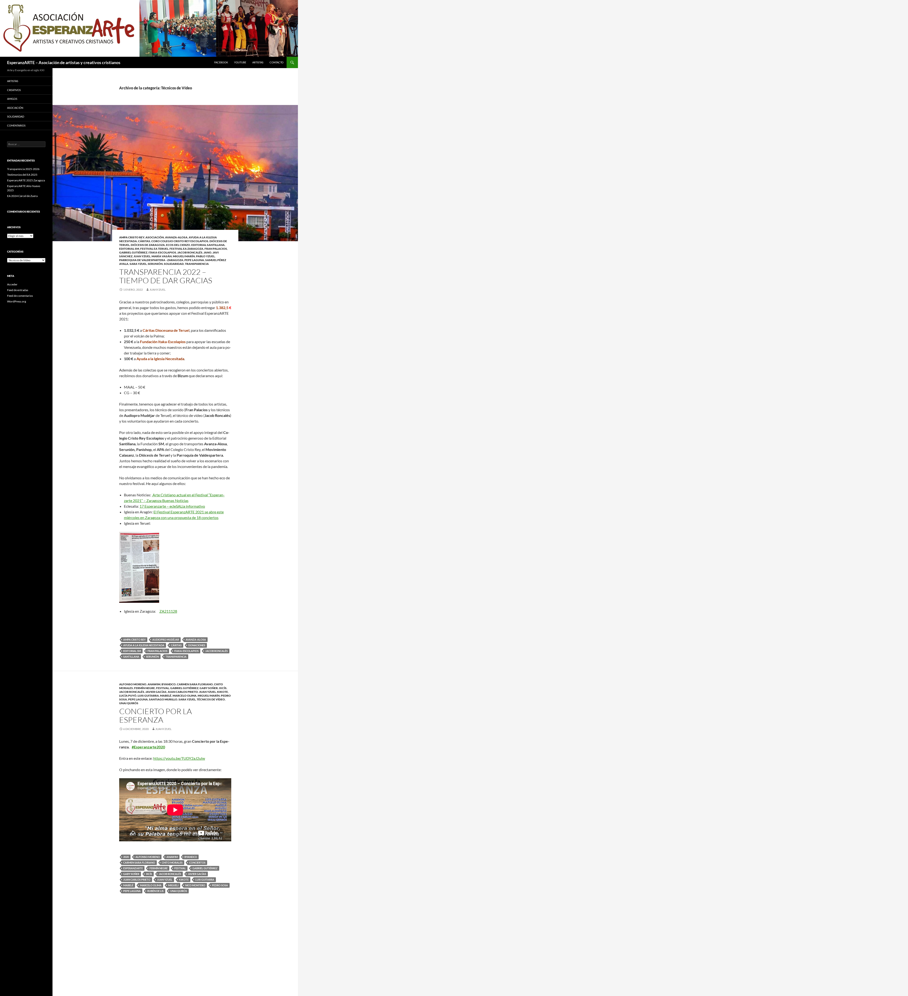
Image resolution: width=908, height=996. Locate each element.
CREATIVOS (14, 90)
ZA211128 (168, 611)
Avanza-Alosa (176, 237)
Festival (180, 868)
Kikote (222, 692)
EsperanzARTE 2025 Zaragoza (26, 180)
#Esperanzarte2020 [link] (148, 747)
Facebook (221, 62)
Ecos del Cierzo (178, 245)
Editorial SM (129, 248)
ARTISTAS (257, 62)
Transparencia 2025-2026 (23, 169)
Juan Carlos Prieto (183, 692)
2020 (126, 856)
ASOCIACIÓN (154, 237)
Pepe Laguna (194, 260)
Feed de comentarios (20, 295)
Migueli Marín (184, 256)
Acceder (12, 284)
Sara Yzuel (138, 264)
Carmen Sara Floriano (195, 684)
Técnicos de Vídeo (211, 699)
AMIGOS (12, 98)
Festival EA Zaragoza (186, 248)
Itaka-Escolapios (162, 252)
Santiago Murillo (163, 699)
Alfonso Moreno (132, 684)
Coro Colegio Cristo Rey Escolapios (179, 241)
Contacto (277, 62)
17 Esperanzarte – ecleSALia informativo (172, 506)
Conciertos (197, 862)
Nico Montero (195, 885)
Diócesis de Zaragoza (148, 245)
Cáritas (144, 241)
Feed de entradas (17, 290)
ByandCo (169, 684)
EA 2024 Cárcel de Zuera (22, 196)
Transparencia (197, 264)
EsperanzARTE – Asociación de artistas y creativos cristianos (63, 62)
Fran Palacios (216, 248)
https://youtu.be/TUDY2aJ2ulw (179, 758)
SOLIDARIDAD (174, 264)
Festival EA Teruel (154, 248)
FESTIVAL (162, 688)
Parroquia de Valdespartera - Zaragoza (151, 260)
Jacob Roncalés (189, 252)
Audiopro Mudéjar (165, 639)
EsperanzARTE (133, 868)
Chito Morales (172, 862)
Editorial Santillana (208, 245)
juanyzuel (157, 289)
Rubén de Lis (155, 890)
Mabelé (165, 695)
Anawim (154, 684)
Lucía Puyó (127, 695)
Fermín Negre (144, 688)
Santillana (131, 656)
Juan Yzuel (142, 256)
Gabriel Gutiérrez (133, 252)
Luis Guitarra (148, 695)
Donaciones (196, 645)
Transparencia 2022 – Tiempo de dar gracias (165, 276)
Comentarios (16, 125)
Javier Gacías (155, 692)
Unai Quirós (128, 703)
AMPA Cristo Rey (131, 237)
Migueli (173, 885)
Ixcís (223, 688)
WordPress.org (16, 301)
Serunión (155, 264)
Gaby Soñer (209, 688)
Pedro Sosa (220, 885)
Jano (207, 252)
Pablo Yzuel (205, 256)
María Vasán (162, 256)
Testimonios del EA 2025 (22, 174)
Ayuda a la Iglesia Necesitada (143, 645)
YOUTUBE (240, 62)
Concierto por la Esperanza (155, 715)
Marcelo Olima (184, 695)
